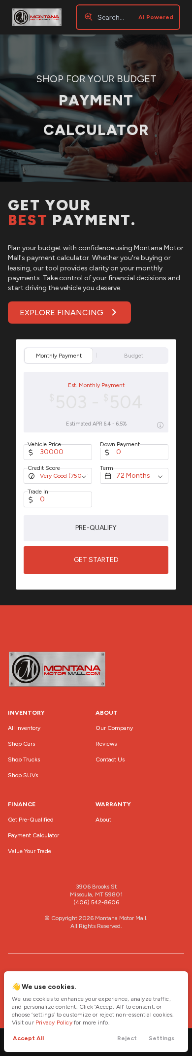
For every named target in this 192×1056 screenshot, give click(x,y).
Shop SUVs (23, 775)
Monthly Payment (59, 355)
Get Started (96, 560)
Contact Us (110, 759)
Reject (127, 1038)
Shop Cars (21, 743)
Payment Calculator (33, 835)
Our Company (114, 728)
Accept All (28, 1038)
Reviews (106, 743)
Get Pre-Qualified (31, 819)
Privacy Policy (53, 1022)
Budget (133, 355)
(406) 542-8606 (96, 902)
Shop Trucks (24, 759)
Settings (161, 1038)
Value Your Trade (29, 851)
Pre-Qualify (96, 528)
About (103, 819)
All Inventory (24, 728)
